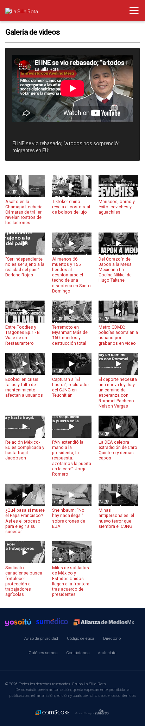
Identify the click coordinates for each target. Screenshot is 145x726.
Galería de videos (32, 32)
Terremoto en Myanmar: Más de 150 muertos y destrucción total (70, 334)
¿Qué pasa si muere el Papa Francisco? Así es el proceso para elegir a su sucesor (25, 520)
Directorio (112, 638)
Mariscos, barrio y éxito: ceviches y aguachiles (117, 207)
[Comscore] (52, 712)
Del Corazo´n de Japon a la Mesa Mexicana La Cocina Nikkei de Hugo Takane (115, 269)
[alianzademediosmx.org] (103, 622)
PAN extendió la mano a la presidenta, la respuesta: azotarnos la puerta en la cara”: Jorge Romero (71, 458)
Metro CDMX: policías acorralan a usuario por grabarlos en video (118, 334)
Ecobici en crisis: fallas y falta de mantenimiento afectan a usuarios (24, 387)
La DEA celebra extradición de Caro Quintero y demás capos (118, 450)
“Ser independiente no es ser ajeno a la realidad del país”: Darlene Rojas (24, 266)
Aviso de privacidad (41, 638)
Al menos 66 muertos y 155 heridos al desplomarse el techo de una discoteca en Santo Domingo (71, 275)
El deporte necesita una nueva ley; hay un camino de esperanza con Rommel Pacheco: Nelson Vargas (118, 393)
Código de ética (80, 638)
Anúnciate (107, 652)
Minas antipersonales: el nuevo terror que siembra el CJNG (116, 518)
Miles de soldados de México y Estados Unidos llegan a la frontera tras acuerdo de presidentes (70, 581)
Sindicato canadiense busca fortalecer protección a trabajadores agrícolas (23, 581)
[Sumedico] (52, 622)
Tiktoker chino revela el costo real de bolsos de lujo (71, 207)
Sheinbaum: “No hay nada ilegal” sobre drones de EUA (68, 518)
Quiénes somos (43, 652)
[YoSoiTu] (18, 622)
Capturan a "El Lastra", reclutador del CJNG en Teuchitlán (70, 387)
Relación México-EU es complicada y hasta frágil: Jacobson (24, 450)
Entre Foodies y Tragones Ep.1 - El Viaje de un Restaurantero (22, 334)
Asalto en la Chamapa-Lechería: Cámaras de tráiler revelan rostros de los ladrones (24, 212)
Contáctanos (77, 652)
